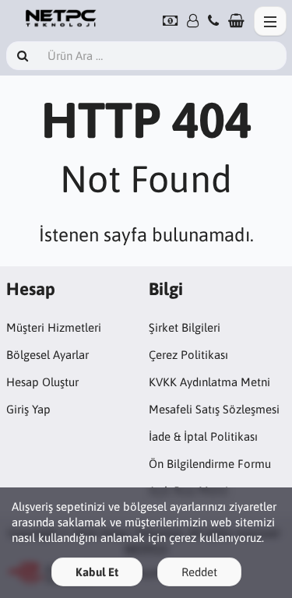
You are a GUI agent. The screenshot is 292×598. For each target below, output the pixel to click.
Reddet (199, 572)
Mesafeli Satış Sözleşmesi (214, 409)
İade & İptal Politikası (203, 436)
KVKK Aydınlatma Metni (209, 382)
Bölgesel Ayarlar (47, 354)
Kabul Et (97, 572)
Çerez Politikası (188, 354)
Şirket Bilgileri (184, 327)
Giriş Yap (28, 409)
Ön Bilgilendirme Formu (210, 463)
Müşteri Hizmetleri (53, 327)
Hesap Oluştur (42, 382)
